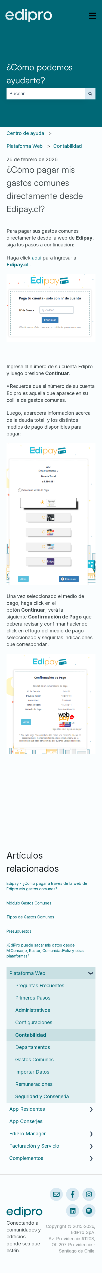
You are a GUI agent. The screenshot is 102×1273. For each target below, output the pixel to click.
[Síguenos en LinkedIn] (72, 1210)
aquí (36, 258)
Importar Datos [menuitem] (32, 1072)
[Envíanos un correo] (56, 1194)
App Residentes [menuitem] (27, 1109)
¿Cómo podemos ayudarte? (40, 73)
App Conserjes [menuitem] (25, 1121)
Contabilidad (67, 146)
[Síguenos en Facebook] (72, 1194)
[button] (91, 973)
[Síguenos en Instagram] (88, 1194)
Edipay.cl (18, 264)
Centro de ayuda (25, 133)
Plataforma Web (25, 146)
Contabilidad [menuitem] (30, 1035)
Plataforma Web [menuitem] (27, 973)
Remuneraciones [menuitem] (33, 1084)
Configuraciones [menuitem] (33, 1022)
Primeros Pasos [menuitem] (32, 998)
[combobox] (46, 93)
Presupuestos (19, 931)
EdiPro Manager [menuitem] (27, 1133)
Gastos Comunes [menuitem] (34, 1059)
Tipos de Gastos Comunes (30, 917)
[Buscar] (90, 93)
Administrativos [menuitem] (32, 1010)
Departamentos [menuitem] (32, 1047)
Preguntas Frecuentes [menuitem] (39, 985)
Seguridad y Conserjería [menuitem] (42, 1096)
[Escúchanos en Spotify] (88, 1210)
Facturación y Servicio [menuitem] (34, 1146)
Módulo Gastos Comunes (29, 903)
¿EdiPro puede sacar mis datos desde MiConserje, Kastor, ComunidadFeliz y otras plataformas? (45, 950)
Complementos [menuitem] (26, 1158)
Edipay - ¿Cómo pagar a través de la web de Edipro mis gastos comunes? (47, 886)
